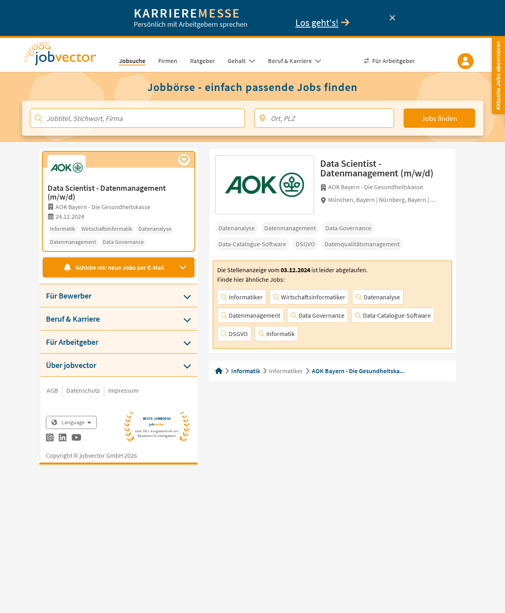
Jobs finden (439, 118)
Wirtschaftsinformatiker (313, 297)
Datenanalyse (382, 297)
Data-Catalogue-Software (397, 315)
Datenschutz (83, 390)
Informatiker (246, 297)
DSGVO (238, 334)
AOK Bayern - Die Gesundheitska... (358, 371)
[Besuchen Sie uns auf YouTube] (76, 439)
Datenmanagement (254, 315)
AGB (52, 390)
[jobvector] (68, 56)
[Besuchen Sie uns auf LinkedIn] (62, 439)
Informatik (280, 334)
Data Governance (322, 315)
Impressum (123, 390)
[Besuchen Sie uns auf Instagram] (49, 439)
